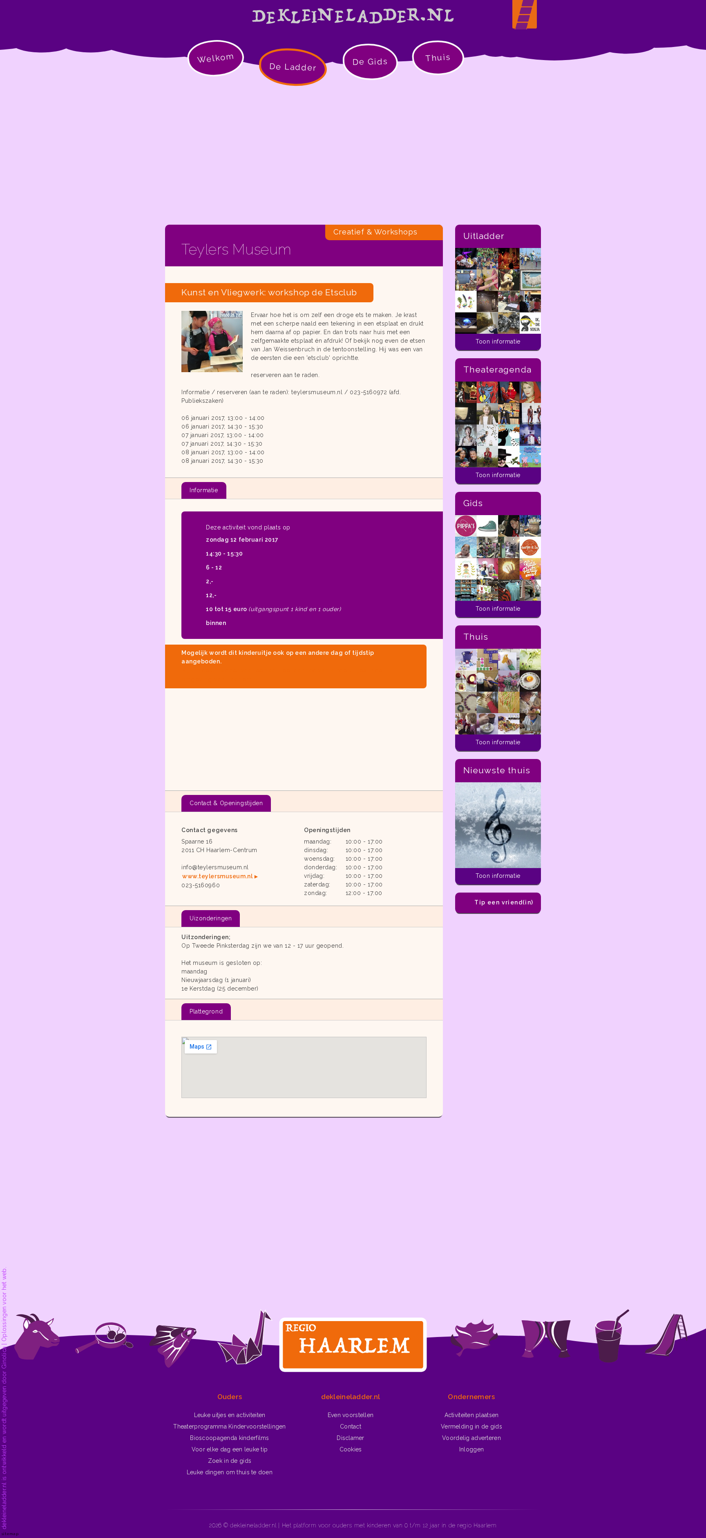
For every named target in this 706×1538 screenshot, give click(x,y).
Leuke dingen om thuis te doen (230, 1472)
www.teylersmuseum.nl (217, 876)
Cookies (351, 1449)
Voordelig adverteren (471, 1438)
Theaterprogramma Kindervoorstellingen (229, 1426)
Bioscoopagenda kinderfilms (229, 1438)
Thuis (438, 57)
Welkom (216, 58)
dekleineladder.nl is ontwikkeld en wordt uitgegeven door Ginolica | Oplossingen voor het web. (4, 1398)
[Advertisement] (353, 155)
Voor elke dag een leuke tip (230, 1449)
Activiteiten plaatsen (472, 1415)
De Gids (370, 61)
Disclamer (350, 1438)
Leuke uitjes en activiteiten (230, 1415)
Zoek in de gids (229, 1461)
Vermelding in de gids (471, 1426)
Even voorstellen (350, 1415)
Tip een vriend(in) (503, 902)
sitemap (10, 1533)
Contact (350, 1426)
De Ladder (293, 67)
